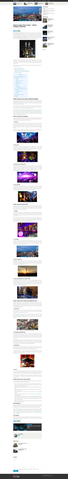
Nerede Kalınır (16, 95)
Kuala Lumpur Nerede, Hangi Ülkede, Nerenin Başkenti (22, 71)
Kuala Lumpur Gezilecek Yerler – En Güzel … (51, 19)
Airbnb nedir (15, 412)
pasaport (26, 400)
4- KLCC (17, 93)
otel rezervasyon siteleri (18, 411)
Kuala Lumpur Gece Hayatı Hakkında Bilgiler (20, 76)
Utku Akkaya (28, 428)
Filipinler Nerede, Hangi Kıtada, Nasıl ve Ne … (51, 44)
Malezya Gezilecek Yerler (18, 72)
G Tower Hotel (20, 283)
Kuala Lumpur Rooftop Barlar (18, 83)
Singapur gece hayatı (39, 113)
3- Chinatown (17, 92)
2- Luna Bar (17, 85)
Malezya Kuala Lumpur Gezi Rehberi (20, 69)
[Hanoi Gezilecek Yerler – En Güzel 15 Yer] (15, 445)
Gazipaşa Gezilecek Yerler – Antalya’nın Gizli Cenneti (30, 3)
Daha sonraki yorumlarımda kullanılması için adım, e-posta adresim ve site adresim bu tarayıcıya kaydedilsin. (26, 469)
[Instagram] (17, 476)
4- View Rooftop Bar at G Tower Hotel (21, 87)
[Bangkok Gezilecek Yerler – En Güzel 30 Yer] (15, 451)
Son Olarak (16, 96)
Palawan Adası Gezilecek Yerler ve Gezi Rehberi (51, 25)
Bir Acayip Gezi (16, 0)
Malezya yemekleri (20, 314)
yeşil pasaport (32, 400)
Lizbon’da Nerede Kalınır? (46, 12)
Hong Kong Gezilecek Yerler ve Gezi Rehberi (51, 38)
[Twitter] (18, 476)
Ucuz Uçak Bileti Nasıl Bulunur (23, 70)
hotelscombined (19, 410)
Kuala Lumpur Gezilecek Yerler (19, 68)
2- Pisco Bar (17, 79)
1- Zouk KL (17, 78)
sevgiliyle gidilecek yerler (25, 113)
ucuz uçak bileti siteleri (32, 396)
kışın (33, 112)
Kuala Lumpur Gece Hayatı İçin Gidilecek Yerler (21, 88)
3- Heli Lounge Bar (18, 86)
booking (14, 410)
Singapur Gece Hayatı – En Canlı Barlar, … (50, 32)
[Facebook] (14, 476)
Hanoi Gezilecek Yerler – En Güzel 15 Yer (22, 444)
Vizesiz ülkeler (15, 212)
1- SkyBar (17, 84)
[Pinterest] (15, 476)
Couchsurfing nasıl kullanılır (38, 412)
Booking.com (44, 49)
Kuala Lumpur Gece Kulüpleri (18, 77)
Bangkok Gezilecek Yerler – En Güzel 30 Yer (22, 449)
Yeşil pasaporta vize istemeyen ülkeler (18, 205)
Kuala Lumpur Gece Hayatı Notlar (19, 94)
